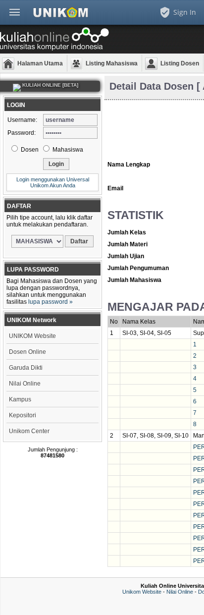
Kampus (20, 399)
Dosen (29, 149)
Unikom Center (29, 431)
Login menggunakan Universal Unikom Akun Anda (52, 182)
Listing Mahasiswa (112, 63)
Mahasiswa (67, 149)
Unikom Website (141, 592)
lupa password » (50, 301)
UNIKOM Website (32, 336)
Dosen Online (27, 351)
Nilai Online (25, 383)
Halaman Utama (40, 63)
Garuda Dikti (26, 367)
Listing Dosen (179, 63)
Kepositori (22, 415)
